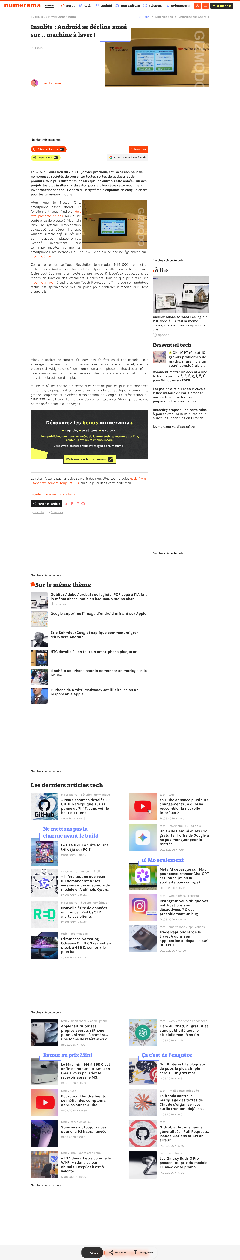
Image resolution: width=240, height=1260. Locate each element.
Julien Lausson (50, 83)
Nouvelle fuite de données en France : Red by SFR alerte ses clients (84, 912)
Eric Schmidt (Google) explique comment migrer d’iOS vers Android (94, 634)
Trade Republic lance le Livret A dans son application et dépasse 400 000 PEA (184, 938)
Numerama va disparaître (174, 427)
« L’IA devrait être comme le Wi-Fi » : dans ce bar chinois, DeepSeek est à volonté (86, 1164)
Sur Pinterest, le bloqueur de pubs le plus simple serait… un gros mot (183, 1068)
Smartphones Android (193, 16)
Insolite (38, 512)
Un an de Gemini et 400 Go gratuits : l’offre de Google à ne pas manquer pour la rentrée (184, 837)
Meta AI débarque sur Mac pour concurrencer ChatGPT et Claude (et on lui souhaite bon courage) (184, 875)
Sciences (57, 512)
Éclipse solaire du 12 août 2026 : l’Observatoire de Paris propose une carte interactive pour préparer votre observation (179, 395)
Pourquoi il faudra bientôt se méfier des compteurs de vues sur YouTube (84, 1100)
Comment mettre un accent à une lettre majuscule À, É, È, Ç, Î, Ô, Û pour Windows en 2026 (180, 376)
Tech (146, 16)
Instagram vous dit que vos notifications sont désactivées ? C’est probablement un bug (184, 907)
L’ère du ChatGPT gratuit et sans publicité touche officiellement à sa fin (184, 1030)
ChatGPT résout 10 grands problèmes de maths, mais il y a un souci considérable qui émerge (187, 359)
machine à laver (42, 256)
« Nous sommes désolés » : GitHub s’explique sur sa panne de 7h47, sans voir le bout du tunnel (85, 806)
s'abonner (224, 5)
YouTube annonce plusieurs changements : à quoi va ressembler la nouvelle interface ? (184, 806)
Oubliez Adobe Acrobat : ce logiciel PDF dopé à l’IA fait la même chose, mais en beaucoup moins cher (99, 596)
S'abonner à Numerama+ (86, 459)
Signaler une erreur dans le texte (53, 494)
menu (49, 5)
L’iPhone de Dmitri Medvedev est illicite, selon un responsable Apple (95, 692)
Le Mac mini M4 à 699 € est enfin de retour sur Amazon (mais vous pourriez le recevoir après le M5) (85, 1070)
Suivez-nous (138, 149)
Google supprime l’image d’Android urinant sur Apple (98, 613)
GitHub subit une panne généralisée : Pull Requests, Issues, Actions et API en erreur (184, 1133)
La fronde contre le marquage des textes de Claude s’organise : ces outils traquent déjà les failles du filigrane (181, 1102)
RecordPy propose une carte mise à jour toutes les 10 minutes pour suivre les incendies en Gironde (180, 414)
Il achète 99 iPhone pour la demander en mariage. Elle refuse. (99, 673)
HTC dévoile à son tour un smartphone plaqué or (93, 652)
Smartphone (164, 16)
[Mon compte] (197, 6)
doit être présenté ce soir (56, 213)
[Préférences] (205, 6)
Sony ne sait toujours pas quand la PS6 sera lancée (84, 1129)
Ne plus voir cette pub (46, 140)
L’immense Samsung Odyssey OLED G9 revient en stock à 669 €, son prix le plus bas (86, 945)
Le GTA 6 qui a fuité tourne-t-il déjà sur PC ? (85, 847)
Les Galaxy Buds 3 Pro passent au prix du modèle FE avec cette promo (183, 1162)
